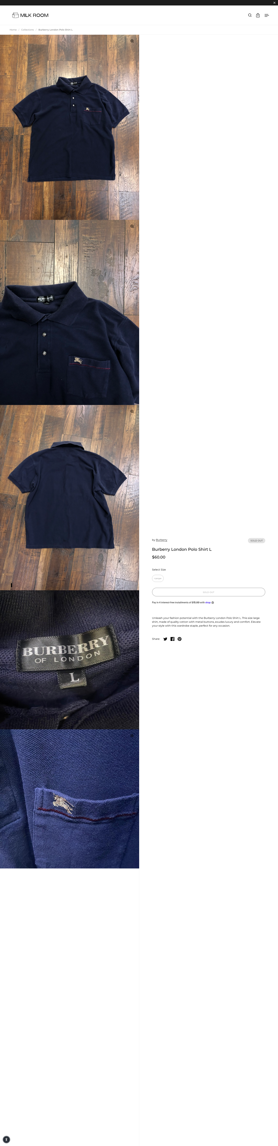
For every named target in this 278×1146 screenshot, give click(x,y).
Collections (27, 29)
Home (13, 29)
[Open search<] (250, 15)
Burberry (161, 539)
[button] (6, 1139)
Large (158, 578)
